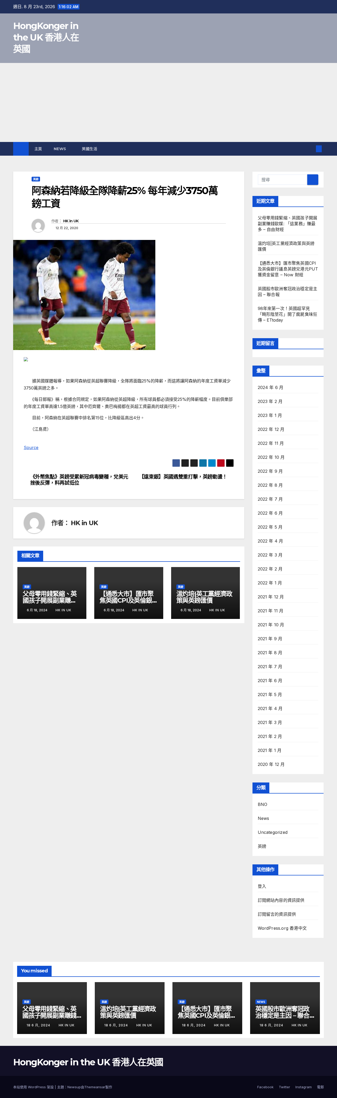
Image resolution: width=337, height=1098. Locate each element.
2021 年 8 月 (270, 652)
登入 (262, 886)
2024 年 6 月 (271, 387)
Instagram (303, 1087)
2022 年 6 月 (270, 513)
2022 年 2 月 (270, 569)
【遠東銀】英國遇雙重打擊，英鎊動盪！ (183, 477)
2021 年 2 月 (270, 736)
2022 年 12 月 (271, 429)
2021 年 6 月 (270, 680)
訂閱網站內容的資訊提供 (281, 900)
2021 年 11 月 (271, 610)
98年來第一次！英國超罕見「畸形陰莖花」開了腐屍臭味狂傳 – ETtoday (288, 314)
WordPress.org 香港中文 (282, 928)
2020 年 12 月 (271, 764)
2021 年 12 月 (271, 596)
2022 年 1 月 (270, 582)
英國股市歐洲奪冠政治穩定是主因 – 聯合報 (282, 1015)
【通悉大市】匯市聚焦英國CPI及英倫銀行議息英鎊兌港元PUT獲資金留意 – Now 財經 (288, 268)
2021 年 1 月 (270, 750)
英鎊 (35, 179)
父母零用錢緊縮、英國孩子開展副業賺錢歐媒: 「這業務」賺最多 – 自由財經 (288, 223)
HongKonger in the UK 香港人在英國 (46, 37)
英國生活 (90, 148)
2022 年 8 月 (270, 485)
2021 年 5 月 (270, 694)
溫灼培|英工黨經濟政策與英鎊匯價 (204, 597)
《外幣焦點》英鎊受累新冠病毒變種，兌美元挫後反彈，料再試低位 (79, 480)
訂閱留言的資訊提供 (277, 914)
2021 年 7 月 (270, 666)
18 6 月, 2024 (39, 1025)
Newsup (74, 1087)
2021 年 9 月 (270, 638)
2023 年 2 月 (270, 401)
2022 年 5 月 (270, 527)
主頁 (38, 148)
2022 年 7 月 (270, 499)
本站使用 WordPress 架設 (34, 1087)
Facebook (265, 1087)
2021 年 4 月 (270, 708)
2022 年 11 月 (271, 443)
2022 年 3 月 (270, 555)
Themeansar (94, 1087)
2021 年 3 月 (270, 722)
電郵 (320, 1087)
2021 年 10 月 (271, 624)
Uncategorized (273, 832)
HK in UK (70, 221)
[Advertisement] (168, 102)
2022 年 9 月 (270, 471)
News (61, 148)
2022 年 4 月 (270, 541)
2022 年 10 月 (271, 457)
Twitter (284, 1087)
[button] (310, 148)
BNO (262, 804)
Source (31, 447)
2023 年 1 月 (270, 415)
